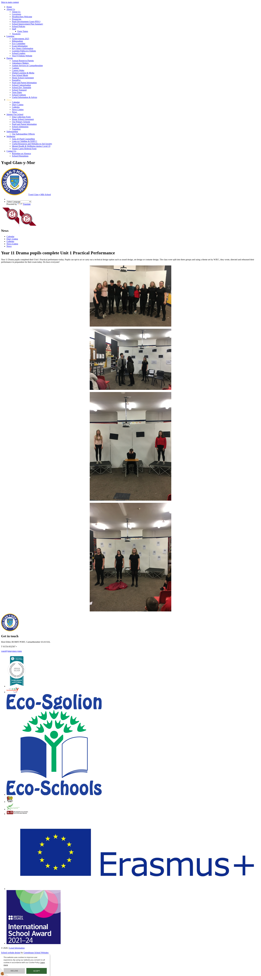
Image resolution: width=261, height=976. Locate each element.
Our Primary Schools (21, 122)
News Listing (18, 109)
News (9, 100)
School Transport (19, 90)
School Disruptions (20, 156)
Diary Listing (17, 104)
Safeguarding (12, 131)
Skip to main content (10, 2)
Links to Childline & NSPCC (24, 141)
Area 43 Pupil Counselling (23, 139)
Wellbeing (11, 136)
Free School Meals (20, 75)
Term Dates (17, 92)
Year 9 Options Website (22, 56)
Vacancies (16, 34)
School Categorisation (21, 85)
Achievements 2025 (20, 38)
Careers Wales (18, 70)
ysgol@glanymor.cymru (11, 651)
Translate (27, 204)
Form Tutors (22, 31)
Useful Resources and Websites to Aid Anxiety (32, 144)
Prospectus (16, 19)
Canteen (15, 68)
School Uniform (19, 95)
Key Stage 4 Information (22, 48)
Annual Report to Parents (23, 60)
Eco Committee (18, 43)
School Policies (18, 26)
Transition (16, 129)
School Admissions (20, 126)
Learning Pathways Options (24, 51)
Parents (10, 58)
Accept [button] (36, 971)
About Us (11, 9)
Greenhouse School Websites (36, 952)
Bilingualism (17, 41)
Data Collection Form (21, 117)
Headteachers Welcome (22, 16)
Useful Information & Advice (24, 97)
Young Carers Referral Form (24, 148)
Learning (10, 36)
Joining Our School (15, 114)
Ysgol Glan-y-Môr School (39, 194)
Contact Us (11, 151)
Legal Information (17, 948)
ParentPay (16, 80)
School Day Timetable (21, 87)
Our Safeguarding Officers (23, 134)
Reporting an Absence (21, 153)
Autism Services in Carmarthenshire (27, 65)
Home (9, 7)
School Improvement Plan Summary (27, 24)
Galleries (16, 107)
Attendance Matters (20, 63)
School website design (10, 952)
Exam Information (20, 46)
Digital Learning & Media (23, 73)
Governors (16, 14)
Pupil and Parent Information (24, 82)
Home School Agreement (23, 78)
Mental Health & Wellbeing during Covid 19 (31, 146)
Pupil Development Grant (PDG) (26, 21)
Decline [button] (14, 970)
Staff (14, 29)
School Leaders (18, 53)
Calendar (16, 102)
